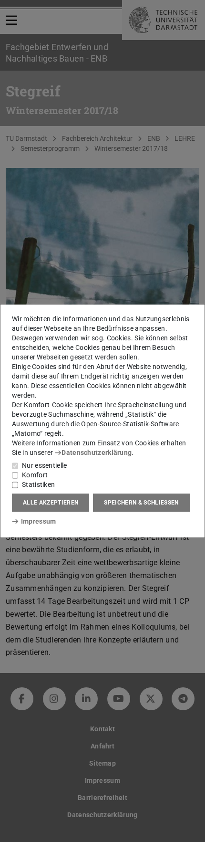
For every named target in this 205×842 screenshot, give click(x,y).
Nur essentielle (44, 465)
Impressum (38, 521)
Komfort (35, 475)
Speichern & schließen (141, 502)
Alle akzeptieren (50, 502)
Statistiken (38, 484)
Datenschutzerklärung (97, 452)
